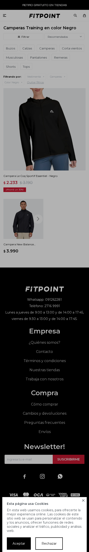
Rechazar (49, 543)
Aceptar (19, 543)
